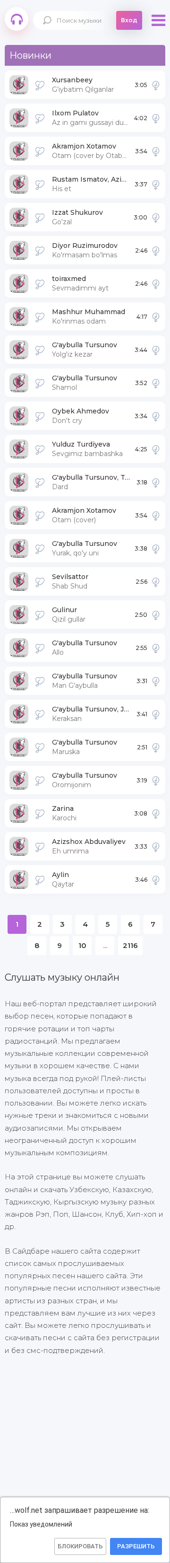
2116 (130, 945)
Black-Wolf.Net (16, 19)
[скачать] (156, 84)
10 (82, 945)
